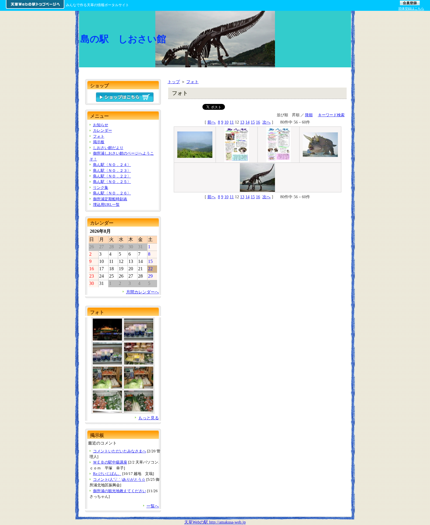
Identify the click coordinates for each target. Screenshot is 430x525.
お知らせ (100, 125)
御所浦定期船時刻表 (110, 199)
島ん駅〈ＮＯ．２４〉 (112, 165)
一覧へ (153, 506)
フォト (192, 81)
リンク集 (100, 187)
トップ (174, 81)
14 (247, 122)
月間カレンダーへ (142, 292)
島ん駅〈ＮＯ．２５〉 (112, 181)
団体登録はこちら (411, 8)
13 (242, 122)
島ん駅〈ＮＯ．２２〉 (112, 176)
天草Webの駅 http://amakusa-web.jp (215, 522)
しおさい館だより (108, 148)
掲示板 (98, 142)
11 (232, 122)
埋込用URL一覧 (106, 204)
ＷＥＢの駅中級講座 (110, 462)
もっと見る (148, 417)
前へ (211, 122)
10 (226, 122)
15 (253, 122)
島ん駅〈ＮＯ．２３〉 (112, 170)
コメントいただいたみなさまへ (119, 451)
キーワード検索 (331, 115)
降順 (309, 115)
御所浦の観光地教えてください (119, 491)
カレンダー (102, 130)
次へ (266, 122)
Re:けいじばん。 (107, 473)
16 (258, 122)
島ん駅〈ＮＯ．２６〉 (112, 193)
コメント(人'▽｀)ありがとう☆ (119, 479)
